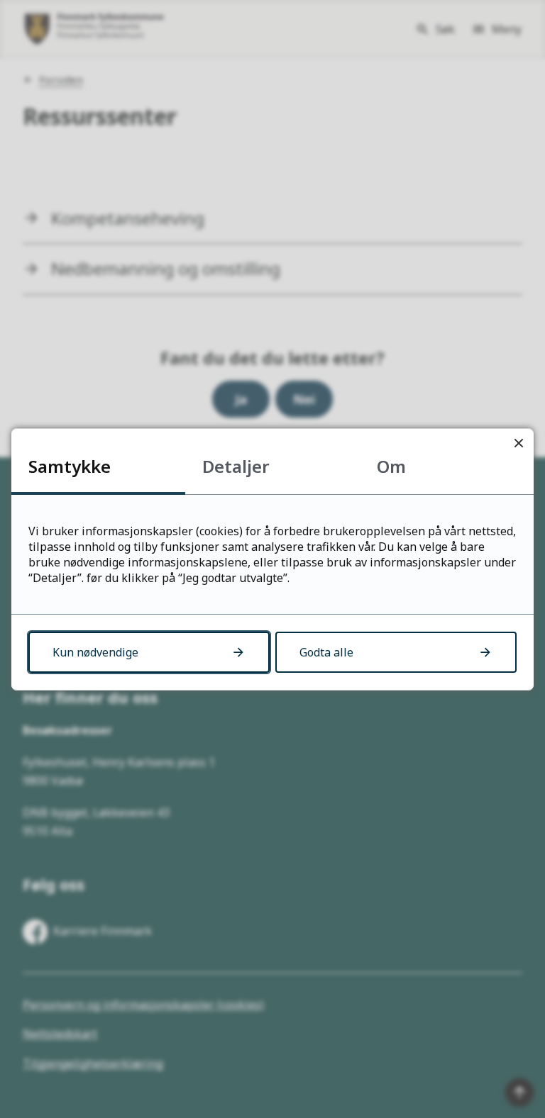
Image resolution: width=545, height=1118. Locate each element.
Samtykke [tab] (69, 466)
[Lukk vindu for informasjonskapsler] (518, 443)
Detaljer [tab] (236, 466)
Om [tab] (391, 466)
